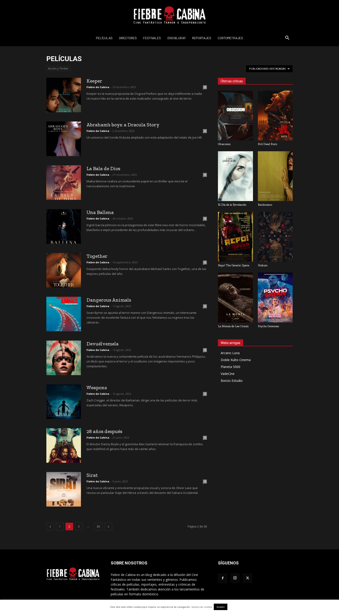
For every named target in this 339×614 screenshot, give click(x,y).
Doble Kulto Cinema (236, 360)
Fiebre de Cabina (97, 87)
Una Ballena (100, 212)
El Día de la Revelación (232, 204)
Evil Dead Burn (267, 144)
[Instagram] (235, 578)
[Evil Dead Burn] (275, 115)
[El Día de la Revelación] (235, 176)
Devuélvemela (102, 344)
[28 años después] (63, 445)
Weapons (96, 387)
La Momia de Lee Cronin (233, 326)
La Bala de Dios (103, 168)
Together (96, 256)
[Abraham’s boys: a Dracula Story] (63, 139)
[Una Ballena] (63, 226)
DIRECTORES (128, 38)
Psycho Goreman (268, 326)
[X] (247, 578)
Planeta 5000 (230, 367)
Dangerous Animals (108, 300)
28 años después (104, 431)
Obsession (224, 144)
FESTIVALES (152, 38)
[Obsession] (235, 115)
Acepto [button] (221, 606)
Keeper (94, 81)
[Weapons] (63, 401)
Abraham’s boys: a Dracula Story (122, 125)
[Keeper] (63, 95)
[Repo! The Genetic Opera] (235, 237)
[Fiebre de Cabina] (169, 15)
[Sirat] (63, 489)
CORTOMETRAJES (230, 38)
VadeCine (228, 373)
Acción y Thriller (58, 68)
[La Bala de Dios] (63, 182)
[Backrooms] (275, 176)
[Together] (63, 270)
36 (98, 526)
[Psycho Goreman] (275, 297)
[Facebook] (222, 578)
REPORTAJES (201, 38)
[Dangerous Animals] (63, 314)
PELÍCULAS (104, 38)
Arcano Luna (230, 353)
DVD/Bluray (176, 38)
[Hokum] (275, 237)
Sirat (92, 475)
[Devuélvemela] (63, 358)
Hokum (263, 265)
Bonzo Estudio (232, 380)
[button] (287, 38)
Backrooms (265, 204)
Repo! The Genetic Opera (233, 265)
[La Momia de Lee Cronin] (235, 297)
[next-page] (108, 526)
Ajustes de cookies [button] (201, 606)
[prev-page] (50, 526)
